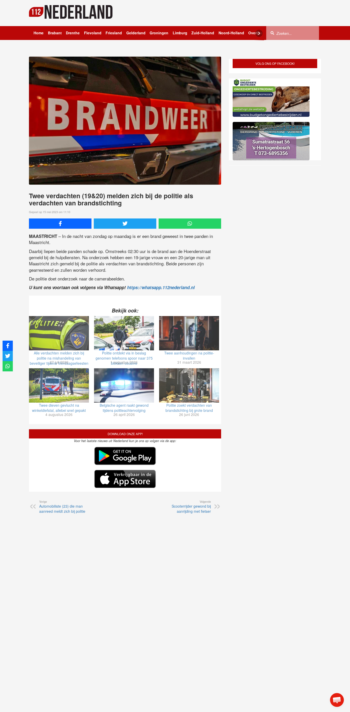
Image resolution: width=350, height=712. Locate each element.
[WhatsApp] (190, 223)
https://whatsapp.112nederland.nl (161, 287)
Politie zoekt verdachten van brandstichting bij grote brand (189, 408)
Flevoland (92, 32)
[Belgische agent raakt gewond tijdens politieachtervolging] (124, 385)
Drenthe (73, 32)
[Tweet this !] (125, 223)
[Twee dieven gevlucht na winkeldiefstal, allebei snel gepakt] (59, 385)
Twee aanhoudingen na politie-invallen (189, 355)
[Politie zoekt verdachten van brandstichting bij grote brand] (189, 385)
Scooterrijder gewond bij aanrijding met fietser (191, 506)
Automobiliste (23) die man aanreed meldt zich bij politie (62, 506)
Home (39, 32)
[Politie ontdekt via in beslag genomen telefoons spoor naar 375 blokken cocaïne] (124, 333)
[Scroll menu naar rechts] (259, 33)
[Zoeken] (272, 32)
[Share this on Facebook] (60, 223)
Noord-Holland (231, 32)
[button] (337, 700)
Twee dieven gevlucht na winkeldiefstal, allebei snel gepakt (59, 408)
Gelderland (136, 32)
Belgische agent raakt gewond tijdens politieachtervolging (124, 408)
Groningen (159, 32)
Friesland (114, 32)
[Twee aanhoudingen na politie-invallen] (189, 333)
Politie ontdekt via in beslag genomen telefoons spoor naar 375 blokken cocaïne (124, 358)
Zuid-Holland (202, 32)
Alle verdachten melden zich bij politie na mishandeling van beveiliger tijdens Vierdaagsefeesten (59, 358)
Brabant (55, 32)
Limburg (180, 32)
